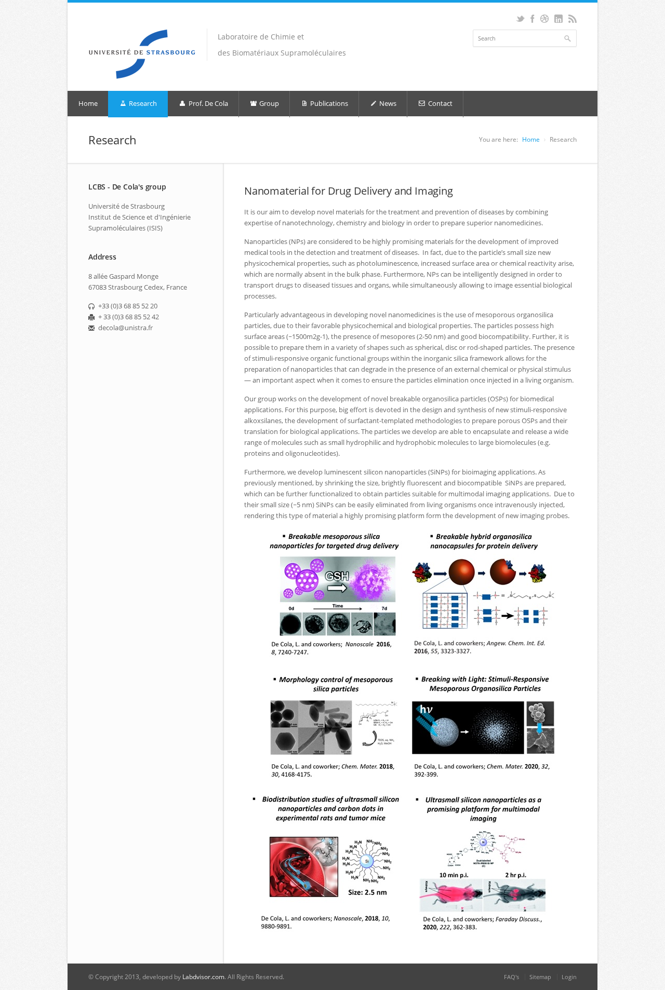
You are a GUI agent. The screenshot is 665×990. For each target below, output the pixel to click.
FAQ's (511, 977)
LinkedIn (558, 19)
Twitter (520, 19)
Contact (440, 103)
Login (569, 977)
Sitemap (540, 977)
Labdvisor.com (203, 976)
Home (88, 103)
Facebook (532, 19)
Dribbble (544, 19)
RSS (572, 19)
